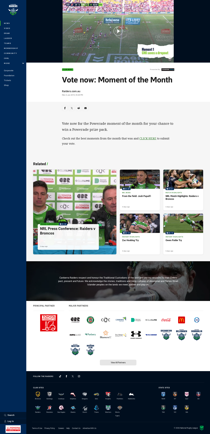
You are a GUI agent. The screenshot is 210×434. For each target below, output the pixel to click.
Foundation (9, 75)
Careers (61, 428)
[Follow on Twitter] (73, 376)
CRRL (6, 58)
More (7, 63)
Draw (7, 33)
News (7, 23)
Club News (67, 70)
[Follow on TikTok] (60, 376)
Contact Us (76, 428)
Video (7, 28)
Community (10, 53)
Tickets (7, 80)
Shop (6, 85)
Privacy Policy (49, 428)
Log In (11, 421)
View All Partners (118, 362)
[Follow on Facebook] (66, 376)
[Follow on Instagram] (79, 376)
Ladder (8, 38)
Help (68, 428)
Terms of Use (37, 428)
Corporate (8, 70)
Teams (7, 43)
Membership (11, 48)
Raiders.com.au (71, 91)
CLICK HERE (147, 138)
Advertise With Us (89, 428)
